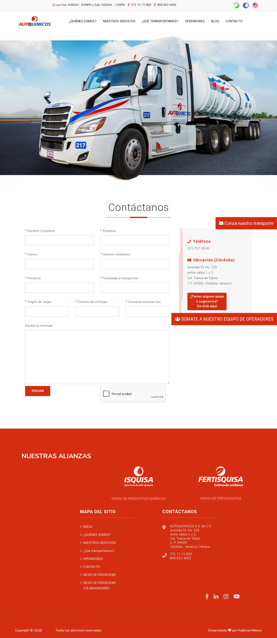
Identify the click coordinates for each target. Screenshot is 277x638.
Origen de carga (38, 302)
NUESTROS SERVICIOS (119, 21)
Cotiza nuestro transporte (248, 223)
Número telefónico (115, 254)
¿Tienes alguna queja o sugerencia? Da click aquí (207, 301)
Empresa (108, 231)
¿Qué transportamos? (160, 21)
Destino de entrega (91, 302)
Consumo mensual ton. (143, 302)
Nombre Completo (40, 231)
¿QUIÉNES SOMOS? (83, 21)
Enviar (38, 391)
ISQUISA (49, 630)
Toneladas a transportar (119, 278)
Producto (33, 278)
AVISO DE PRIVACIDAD (99, 575)
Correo (31, 254)
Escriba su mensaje (39, 325)
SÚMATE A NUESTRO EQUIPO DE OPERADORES (227, 318)
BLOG (215, 21)
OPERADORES (195, 21)
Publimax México (250, 630)
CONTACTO (234, 21)
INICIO (87, 527)
